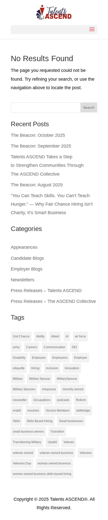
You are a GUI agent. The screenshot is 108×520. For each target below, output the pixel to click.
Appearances (24, 247)
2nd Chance (21, 336)
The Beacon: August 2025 (37, 184)
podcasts (63, 400)
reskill (17, 410)
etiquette (19, 368)
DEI (74, 347)
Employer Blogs (26, 269)
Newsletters (22, 279)
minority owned (73, 389)
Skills (16, 421)
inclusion (52, 368)
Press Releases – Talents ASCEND (46, 290)
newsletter (20, 400)
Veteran (69, 442)
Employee (39, 357)
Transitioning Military (27, 442)
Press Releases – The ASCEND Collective (53, 301)
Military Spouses (24, 389)
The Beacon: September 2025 (41, 146)
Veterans (86, 453)
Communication (54, 347)
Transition (57, 431)
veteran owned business (56, 453)
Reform (81, 400)
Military (18, 378)
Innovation (72, 368)
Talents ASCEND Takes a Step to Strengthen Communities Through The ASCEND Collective (47, 165)
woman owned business (54, 463)
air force (80, 336)
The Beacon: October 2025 (38, 135)
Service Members (58, 410)
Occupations (41, 400)
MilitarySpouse (67, 378)
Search (88, 107)
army (16, 347)
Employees (60, 357)
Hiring (35, 368)
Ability (40, 336)
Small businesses (71, 421)
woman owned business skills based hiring (42, 474)
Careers (31, 347)
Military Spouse (39, 378)
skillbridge (83, 410)
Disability (19, 357)
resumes (33, 410)
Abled (55, 336)
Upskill (52, 442)
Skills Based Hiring (39, 421)
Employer (80, 357)
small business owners (28, 431)
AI (67, 336)
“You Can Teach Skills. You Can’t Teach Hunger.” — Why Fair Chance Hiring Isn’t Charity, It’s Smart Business (52, 204)
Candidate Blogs (27, 258)
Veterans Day (22, 463)
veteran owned (23, 453)
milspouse (49, 389)
